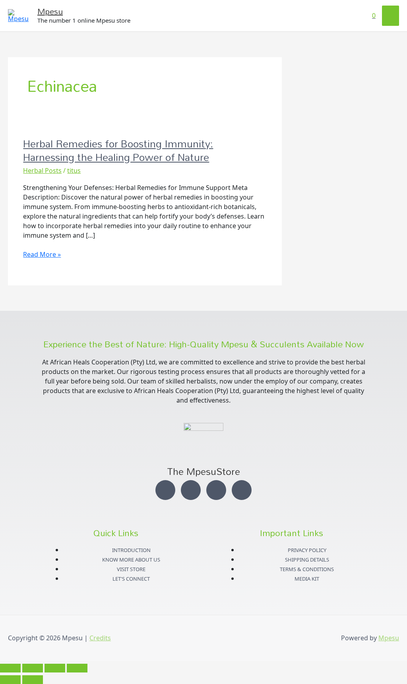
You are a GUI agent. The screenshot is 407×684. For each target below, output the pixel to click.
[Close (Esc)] (77, 668)
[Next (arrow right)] (32, 679)
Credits (100, 638)
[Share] (55, 668)
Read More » (42, 254)
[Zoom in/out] (10, 668)
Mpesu (50, 11)
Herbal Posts (42, 170)
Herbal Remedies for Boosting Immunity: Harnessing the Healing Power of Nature (118, 150)
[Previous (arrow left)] (10, 679)
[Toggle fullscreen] (32, 668)
